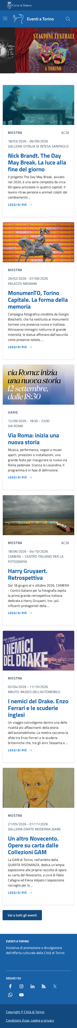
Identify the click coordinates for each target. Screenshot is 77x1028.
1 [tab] (26, 79)
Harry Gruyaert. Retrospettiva (27, 574)
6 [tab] (51, 79)
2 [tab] (31, 79)
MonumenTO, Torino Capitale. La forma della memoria (38, 299)
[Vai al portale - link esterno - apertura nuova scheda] (19, 5)
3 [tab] (36, 79)
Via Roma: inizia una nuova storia (33, 438)
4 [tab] (41, 79)
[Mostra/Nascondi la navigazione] (5, 18)
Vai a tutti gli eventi (22, 915)
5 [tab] (46, 79)
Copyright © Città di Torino (25, 1011)
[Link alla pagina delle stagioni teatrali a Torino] (38, 50)
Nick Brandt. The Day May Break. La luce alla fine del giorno (37, 162)
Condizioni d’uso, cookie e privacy (30, 1020)
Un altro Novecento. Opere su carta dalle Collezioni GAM (33, 845)
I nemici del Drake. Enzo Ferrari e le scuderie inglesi (38, 708)
